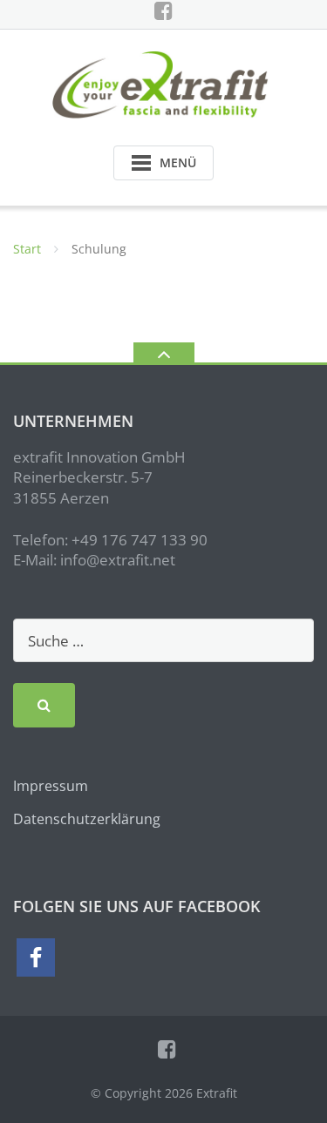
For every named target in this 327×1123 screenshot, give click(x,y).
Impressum (50, 785)
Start (27, 248)
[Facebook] (163, 10)
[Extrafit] (163, 83)
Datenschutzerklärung (86, 819)
